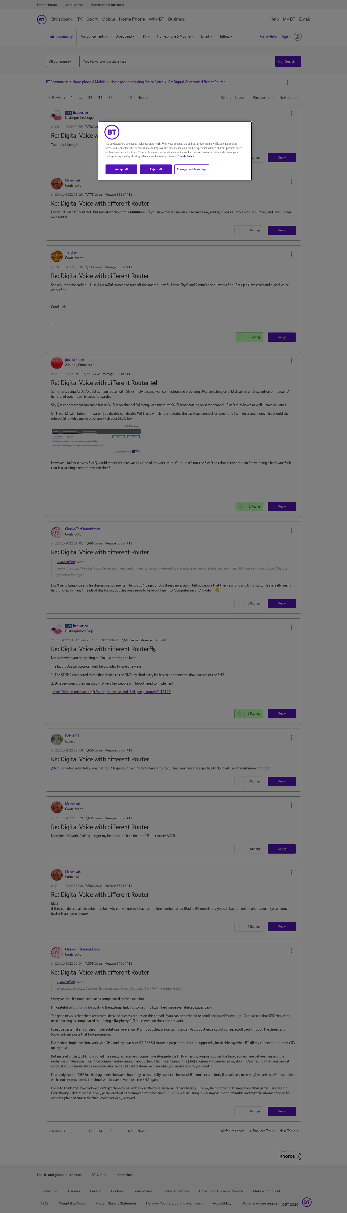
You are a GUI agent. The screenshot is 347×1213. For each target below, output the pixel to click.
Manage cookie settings (192, 169)
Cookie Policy (186, 156)
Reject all (156, 169)
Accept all (121, 169)
